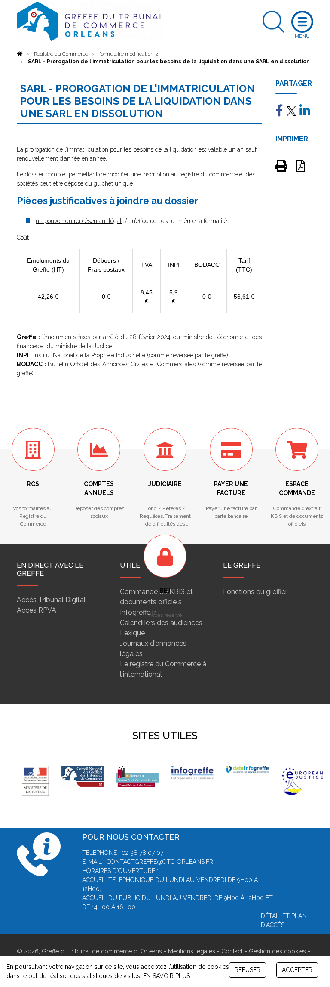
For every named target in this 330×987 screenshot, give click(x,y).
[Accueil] (20, 54)
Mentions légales (191, 951)
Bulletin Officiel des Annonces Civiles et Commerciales (122, 364)
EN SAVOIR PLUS (166, 975)
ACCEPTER (297, 969)
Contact (232, 951)
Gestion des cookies (277, 951)
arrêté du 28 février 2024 (137, 337)
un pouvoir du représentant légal (79, 220)
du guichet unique (109, 183)
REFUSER (247, 969)
